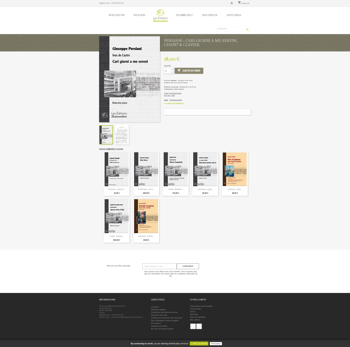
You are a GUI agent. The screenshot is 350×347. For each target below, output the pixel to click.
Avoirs (192, 311)
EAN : (166, 100)
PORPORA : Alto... (146, 189)
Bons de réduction (198, 317)
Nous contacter (209, 15)
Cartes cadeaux (234, 15)
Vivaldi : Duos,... (146, 236)
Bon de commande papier (162, 329)
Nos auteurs (139, 15)
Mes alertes (195, 320)
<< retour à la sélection (174, 103)
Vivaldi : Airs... (235, 189)
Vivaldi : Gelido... (116, 189)
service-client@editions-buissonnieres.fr (127, 317)
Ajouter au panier (188, 70)
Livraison (155, 307)
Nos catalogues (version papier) (165, 320)
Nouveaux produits (159, 326)
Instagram (199, 326)
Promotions (156, 323)
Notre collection (117, 15)
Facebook (193, 326)
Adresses (194, 314)
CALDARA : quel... (205, 189)
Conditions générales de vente (164, 312)
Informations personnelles (201, 306)
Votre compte (198, 299)
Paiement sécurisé (159, 315)
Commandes (195, 309)
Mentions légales (158, 309)
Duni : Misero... (175, 189)
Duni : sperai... (116, 236)
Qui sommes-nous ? (184, 15)
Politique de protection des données (166, 318)
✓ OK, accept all (199, 343)
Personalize (216, 344)
